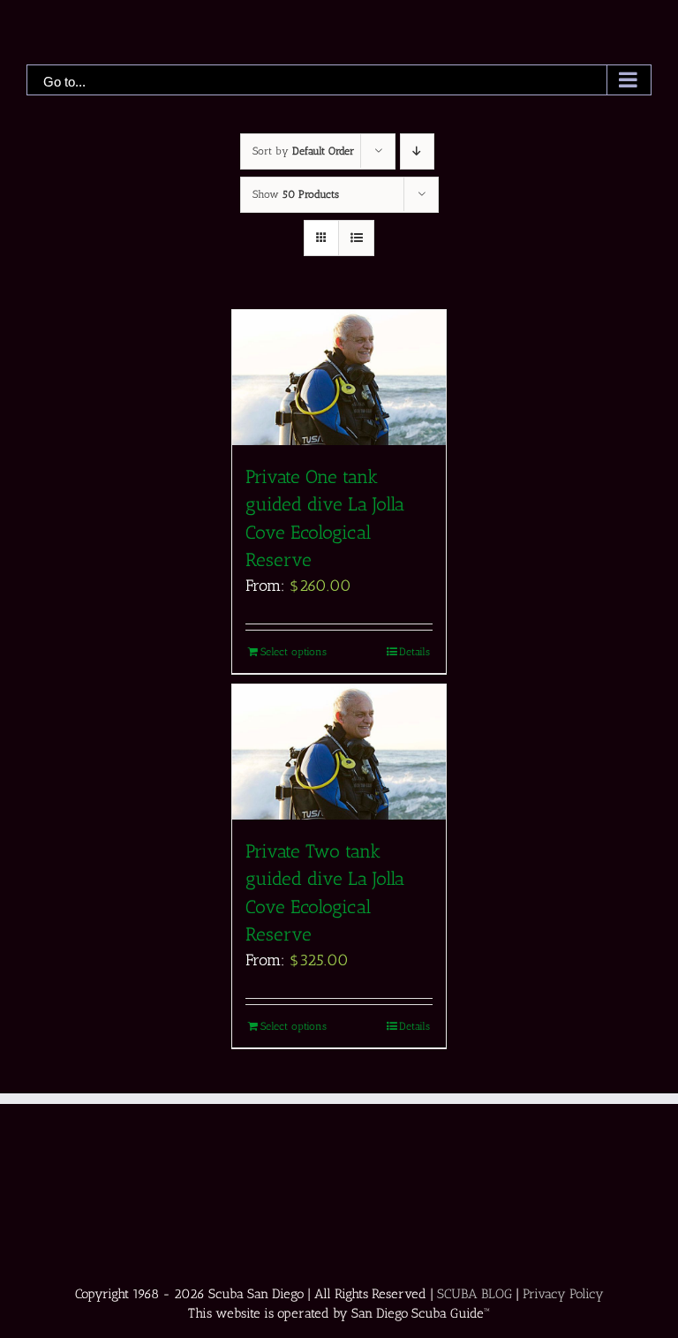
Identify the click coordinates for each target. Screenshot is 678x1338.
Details (414, 652)
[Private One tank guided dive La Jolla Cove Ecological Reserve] (339, 377)
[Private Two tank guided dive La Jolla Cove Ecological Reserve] (339, 752)
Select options (293, 652)
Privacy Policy (563, 1294)
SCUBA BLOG (474, 1294)
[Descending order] (417, 151)
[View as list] (356, 238)
